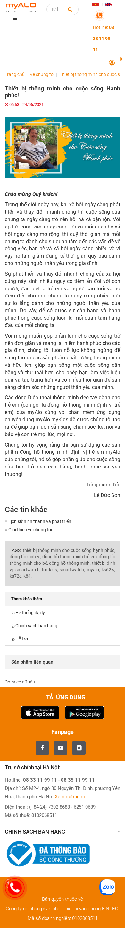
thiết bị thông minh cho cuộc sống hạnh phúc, (69, 550)
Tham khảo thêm (26, 599)
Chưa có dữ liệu (20, 681)
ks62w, (108, 569)
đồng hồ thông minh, (70, 563)
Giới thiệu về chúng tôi (29, 529)
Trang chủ (15, 74)
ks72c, (16, 576)
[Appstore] (40, 712)
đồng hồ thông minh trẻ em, (70, 556)
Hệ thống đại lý (30, 612)
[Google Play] (84, 712)
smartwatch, (72, 569)
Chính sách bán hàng (36, 625)
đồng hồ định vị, (25, 556)
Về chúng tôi (42, 74)
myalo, (93, 569)
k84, (27, 576)
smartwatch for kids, (36, 569)
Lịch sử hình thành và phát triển (39, 521)
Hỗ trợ (21, 638)
